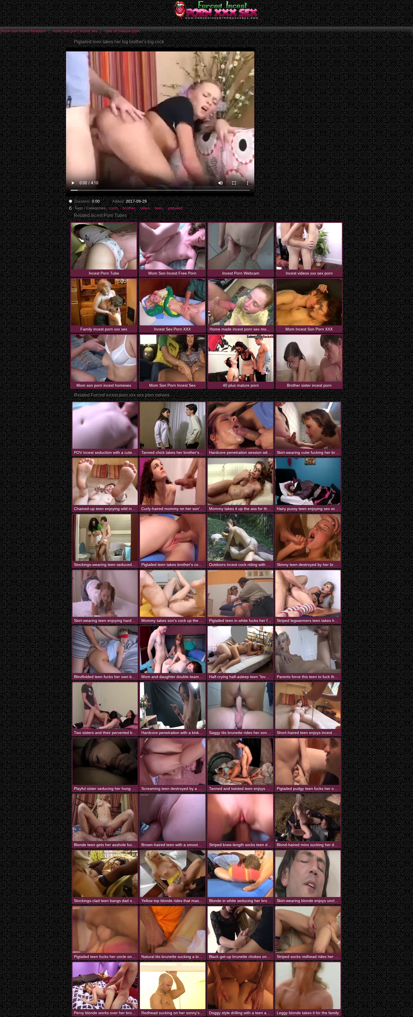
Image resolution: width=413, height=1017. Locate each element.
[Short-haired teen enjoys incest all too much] (308, 705)
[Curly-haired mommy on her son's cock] (172, 481)
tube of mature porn (122, 31)
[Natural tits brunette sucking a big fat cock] (172, 929)
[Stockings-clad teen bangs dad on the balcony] (105, 873)
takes (145, 208)
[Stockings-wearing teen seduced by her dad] (105, 537)
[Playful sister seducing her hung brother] (105, 761)
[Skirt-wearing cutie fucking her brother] (308, 425)
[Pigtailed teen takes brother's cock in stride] (172, 537)
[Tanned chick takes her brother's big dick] (172, 425)
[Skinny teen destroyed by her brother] (308, 537)
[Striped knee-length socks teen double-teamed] (240, 817)
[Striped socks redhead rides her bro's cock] (308, 929)
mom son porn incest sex (75, 31)
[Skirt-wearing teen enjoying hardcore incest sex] (105, 593)
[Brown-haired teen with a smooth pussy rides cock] (172, 817)
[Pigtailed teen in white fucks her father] (240, 593)
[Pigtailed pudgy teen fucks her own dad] (308, 761)
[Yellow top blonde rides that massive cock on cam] (172, 873)
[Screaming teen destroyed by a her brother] (172, 761)
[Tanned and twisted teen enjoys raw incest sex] (240, 761)
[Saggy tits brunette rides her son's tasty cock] (240, 705)
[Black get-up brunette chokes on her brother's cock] (240, 929)
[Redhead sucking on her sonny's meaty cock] (172, 985)
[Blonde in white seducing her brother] (240, 873)
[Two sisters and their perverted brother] (105, 705)
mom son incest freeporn (23, 31)
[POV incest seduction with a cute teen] (105, 425)
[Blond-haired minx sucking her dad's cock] (308, 817)
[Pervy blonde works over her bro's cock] (105, 985)
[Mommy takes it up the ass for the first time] (240, 481)
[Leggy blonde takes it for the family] (308, 985)
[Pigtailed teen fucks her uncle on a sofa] (105, 929)
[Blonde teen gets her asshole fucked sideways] (105, 817)
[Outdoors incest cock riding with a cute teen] (240, 537)
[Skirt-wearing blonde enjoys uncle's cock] (308, 873)
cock (113, 208)
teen (159, 208)
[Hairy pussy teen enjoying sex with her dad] (308, 481)
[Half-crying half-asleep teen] (240, 649)
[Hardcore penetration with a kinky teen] (172, 705)
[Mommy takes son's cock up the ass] (172, 593)
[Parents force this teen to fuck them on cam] (308, 649)
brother (128, 208)
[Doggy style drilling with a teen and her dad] (240, 985)
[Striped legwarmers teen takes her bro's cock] (308, 593)
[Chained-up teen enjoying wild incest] (105, 481)
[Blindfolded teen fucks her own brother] (105, 649)
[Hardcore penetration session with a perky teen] (240, 425)
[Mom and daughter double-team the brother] (172, 649)
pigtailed (175, 208)
